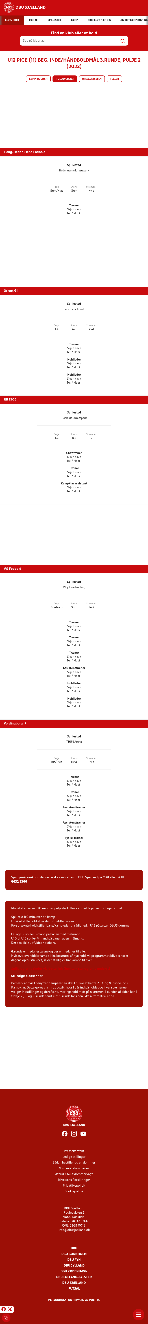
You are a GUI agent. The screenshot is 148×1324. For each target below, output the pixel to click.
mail (106, 877)
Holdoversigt (65, 79)
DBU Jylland (74, 1265)
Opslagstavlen (92, 79)
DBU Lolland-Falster (74, 1277)
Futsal (74, 1288)
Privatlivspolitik (74, 1185)
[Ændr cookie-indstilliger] (6, 1318)
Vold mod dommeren (74, 1168)
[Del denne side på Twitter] (10, 1310)
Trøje (56, 187)
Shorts (74, 187)
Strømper (91, 187)
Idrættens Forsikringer (74, 1180)
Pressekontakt (74, 1151)
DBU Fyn (74, 1260)
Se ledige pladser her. (27, 976)
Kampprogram (38, 79)
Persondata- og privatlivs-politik (74, 1300)
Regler (114, 79)
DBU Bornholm (74, 1254)
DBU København (74, 1271)
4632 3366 (19, 881)
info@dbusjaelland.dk (74, 1230)
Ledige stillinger (74, 1156)
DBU (74, 1248)
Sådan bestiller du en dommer (74, 1162)
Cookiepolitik (74, 1191)
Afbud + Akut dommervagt (74, 1174)
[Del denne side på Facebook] (3, 1310)
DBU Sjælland (74, 1283)
